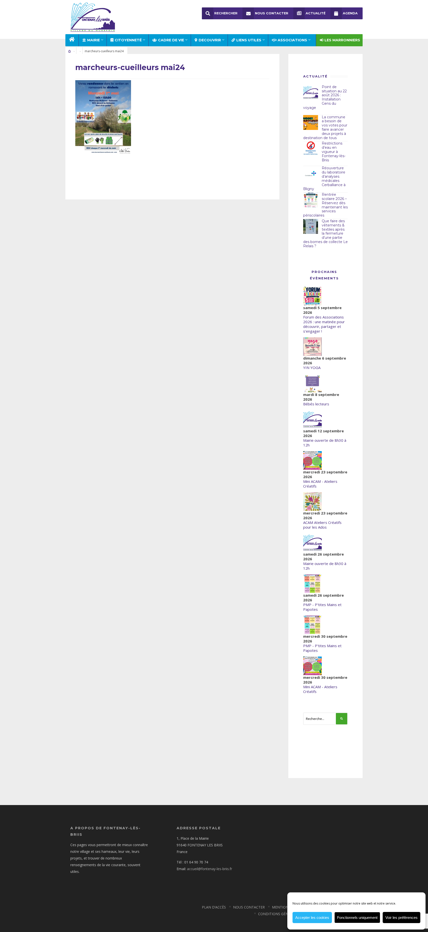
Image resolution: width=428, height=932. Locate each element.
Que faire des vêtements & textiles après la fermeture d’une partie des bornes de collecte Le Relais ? (325, 233)
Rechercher (226, 13)
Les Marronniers (342, 40)
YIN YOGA (312, 367)
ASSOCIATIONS (292, 40)
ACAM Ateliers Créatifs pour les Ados (322, 525)
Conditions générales (279, 913)
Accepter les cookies (312, 917)
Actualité (315, 13)
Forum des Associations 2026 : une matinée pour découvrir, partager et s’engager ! (324, 324)
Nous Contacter (271, 13)
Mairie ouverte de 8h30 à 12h (324, 442)
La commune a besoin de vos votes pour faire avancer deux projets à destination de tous (325, 127)
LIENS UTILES (248, 40)
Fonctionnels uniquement (357, 917)
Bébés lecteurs (316, 403)
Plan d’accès (214, 907)
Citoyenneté (128, 40)
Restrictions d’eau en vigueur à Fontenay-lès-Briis (334, 151)
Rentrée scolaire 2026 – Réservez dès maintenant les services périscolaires (325, 205)
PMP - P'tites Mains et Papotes (322, 607)
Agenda (350, 13)
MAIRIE (93, 40)
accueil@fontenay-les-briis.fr (209, 868)
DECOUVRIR (210, 40)
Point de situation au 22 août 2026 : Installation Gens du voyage (325, 97)
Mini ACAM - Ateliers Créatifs (320, 484)
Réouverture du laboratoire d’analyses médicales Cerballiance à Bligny (324, 178)
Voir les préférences (401, 917)
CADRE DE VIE (171, 40)
